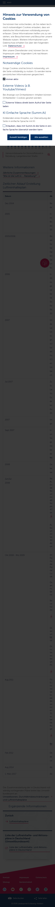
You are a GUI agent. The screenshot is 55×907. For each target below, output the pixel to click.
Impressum (9, 56)
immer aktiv (12, 79)
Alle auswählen (41, 137)
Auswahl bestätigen (18, 137)
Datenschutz (15, 45)
